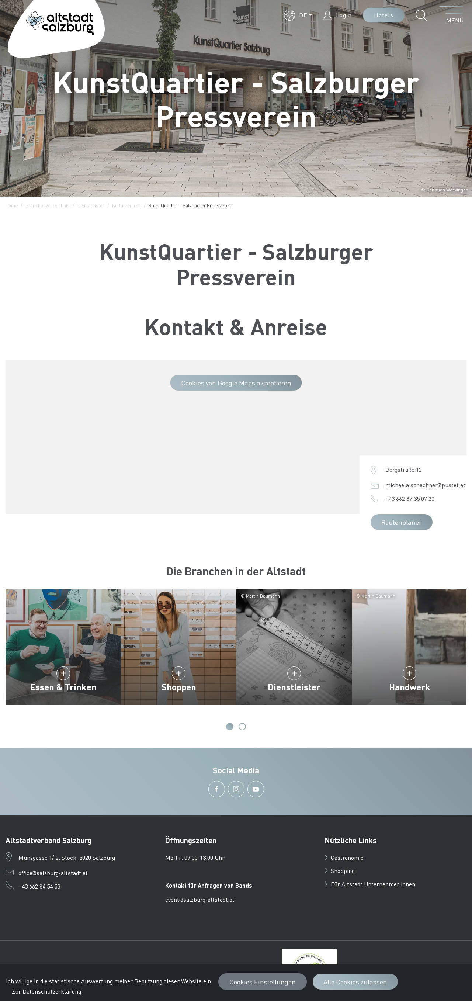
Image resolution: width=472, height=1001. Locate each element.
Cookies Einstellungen (262, 981)
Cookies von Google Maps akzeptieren (236, 382)
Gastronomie (347, 857)
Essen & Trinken (63, 687)
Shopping (343, 870)
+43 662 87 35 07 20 (409, 498)
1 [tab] (229, 726)
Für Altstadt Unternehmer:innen (373, 884)
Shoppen (179, 687)
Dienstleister (90, 205)
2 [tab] (242, 726)
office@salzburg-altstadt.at (53, 873)
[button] (298, 15)
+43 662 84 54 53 (39, 886)
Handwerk (409, 687)
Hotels (383, 15)
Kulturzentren (126, 205)
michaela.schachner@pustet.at (425, 485)
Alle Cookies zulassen (355, 981)
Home (12, 205)
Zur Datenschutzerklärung (46, 991)
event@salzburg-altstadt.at (200, 899)
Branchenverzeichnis (47, 205)
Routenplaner (401, 522)
